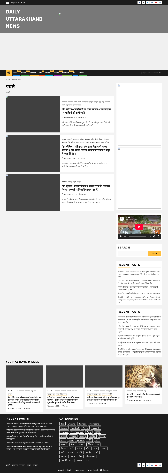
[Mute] (154, 236)
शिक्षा (80, 456)
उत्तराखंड (64, 102)
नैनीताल (106, 139)
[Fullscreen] (157, 236)
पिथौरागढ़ (64, 142)
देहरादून (91, 102)
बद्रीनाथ (104, 394)
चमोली (75, 102)
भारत (95, 448)
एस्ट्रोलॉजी (65, 73)
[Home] (8, 73)
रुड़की (63, 105)
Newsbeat (50, 391)
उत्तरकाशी (69, 139)
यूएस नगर (82, 142)
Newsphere (92, 470)
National (64, 428)
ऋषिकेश (81, 139)
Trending (64, 432)
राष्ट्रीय (15, 73)
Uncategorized (13, 391)
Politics (85, 428)
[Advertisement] (84, 51)
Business (82, 424)
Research (95, 428)
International (94, 424)
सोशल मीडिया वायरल (61, 394)
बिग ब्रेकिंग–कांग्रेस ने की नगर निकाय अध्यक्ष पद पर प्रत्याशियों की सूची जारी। (86, 111)
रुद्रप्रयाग (69, 105)
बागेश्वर (73, 142)
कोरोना (63, 440)
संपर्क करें (81, 73)
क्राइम (71, 440)
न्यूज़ (100, 102)
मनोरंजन (56, 73)
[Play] (121, 236)
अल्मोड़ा (64, 139)
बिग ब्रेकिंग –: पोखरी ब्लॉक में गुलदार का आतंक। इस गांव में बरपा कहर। (139, 293)
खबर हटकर (109, 391)
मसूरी (77, 142)
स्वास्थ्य (47, 73)
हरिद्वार (107, 142)
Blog (62, 424)
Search (124, 247)
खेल (40, 73)
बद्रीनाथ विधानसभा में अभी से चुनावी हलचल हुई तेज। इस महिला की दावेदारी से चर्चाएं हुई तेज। (103, 398)
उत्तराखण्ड (33, 73)
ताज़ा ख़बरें (85, 102)
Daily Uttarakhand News (24, 19)
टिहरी (79, 102)
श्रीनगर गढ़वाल (77, 105)
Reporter (83, 117)
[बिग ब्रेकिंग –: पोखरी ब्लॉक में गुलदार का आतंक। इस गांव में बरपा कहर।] (143, 376)
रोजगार (73, 456)
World (89, 432)
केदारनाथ (87, 139)
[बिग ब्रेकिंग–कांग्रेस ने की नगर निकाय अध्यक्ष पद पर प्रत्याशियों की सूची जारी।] (33, 114)
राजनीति (23, 73)
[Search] (160, 72)
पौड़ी (103, 102)
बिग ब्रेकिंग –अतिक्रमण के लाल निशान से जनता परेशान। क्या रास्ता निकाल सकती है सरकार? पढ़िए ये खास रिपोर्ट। (86, 150)
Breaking (90, 391)
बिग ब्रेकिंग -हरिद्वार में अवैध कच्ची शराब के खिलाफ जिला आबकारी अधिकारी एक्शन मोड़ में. (86, 187)
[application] (139, 227)
